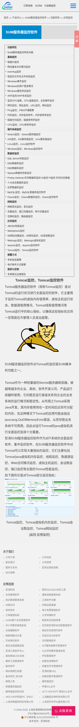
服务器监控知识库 (15, 691)
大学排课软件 (49, 615)
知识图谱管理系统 (15, 600)
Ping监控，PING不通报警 (20, 110)
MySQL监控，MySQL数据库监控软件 (26, 192)
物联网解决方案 (14, 635)
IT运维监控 (50, 5)
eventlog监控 (14, 71)
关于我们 (8, 551)
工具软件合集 (49, 600)
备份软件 (10, 666)
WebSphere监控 (16, 230)
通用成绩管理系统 (51, 594)
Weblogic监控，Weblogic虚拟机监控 (26, 240)
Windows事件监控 (16, 81)
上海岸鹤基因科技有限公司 (19, 701)
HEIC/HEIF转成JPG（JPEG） (20, 696)
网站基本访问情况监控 (18, 66)
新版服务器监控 (14, 686)
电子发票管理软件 (51, 610)
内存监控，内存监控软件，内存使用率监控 (29, 115)
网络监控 (12, 201)
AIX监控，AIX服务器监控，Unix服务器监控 (29, 139)
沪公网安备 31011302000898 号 (41, 717)
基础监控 (12, 57)
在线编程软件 (12, 630)
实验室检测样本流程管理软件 (57, 625)
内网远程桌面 (49, 605)
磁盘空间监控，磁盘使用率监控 (23, 119)
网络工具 (10, 681)
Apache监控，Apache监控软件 (23, 245)
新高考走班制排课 (51, 620)
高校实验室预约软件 (52, 630)
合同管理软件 (12, 594)
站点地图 (10, 572)
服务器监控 (47, 681)
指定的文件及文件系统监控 (21, 76)
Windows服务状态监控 (19, 90)
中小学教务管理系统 (16, 625)
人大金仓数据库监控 (17, 182)
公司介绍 (10, 557)
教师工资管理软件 (15, 661)
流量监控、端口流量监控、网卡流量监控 (28, 211)
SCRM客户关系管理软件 (18, 620)
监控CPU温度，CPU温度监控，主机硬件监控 (30, 100)
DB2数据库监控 (15, 163)
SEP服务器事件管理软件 (54, 645)
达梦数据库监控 (15, 187)
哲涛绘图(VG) (49, 671)
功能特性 (55, 17)
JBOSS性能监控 (15, 225)
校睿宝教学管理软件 (52, 676)
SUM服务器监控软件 (36, 17)
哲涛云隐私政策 (50, 567)
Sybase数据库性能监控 (19, 172)
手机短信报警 (14, 259)
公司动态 (46, 557)
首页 (6, 17)
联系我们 (10, 562)
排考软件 (10, 610)
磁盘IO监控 (13, 61)
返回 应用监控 (39, 534)
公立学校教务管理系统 (53, 651)
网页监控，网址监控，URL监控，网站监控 (29, 105)
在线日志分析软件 (51, 635)
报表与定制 (13, 269)
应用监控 (68, 17)
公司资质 (46, 562)
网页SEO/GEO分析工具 (54, 589)
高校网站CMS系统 (15, 656)
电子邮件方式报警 (16, 264)
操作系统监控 (14, 129)
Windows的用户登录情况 (20, 86)
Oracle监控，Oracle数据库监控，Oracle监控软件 (32, 197)
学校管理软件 (49, 656)
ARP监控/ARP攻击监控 (19, 95)
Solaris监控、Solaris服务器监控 (23, 134)
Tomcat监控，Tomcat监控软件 (23, 250)
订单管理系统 (12, 615)
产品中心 (16, 17)
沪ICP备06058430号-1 (39, 713)
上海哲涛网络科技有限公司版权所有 (46, 709)
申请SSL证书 (48, 686)
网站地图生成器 (14, 671)
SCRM (38, 5)
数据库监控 (13, 153)
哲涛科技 (10, 589)
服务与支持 (11, 567)
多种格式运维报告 (16, 274)
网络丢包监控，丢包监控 (20, 206)
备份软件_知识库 (14, 676)
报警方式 (12, 254)
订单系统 (28, 5)
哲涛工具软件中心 (15, 651)
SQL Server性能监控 (18, 158)
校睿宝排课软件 (50, 661)
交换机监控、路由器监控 (20, 216)
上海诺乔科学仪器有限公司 (56, 701)
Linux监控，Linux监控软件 (21, 143)
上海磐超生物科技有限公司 (56, 696)
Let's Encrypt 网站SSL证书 (57, 691)
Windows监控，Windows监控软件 (25, 148)
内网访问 (10, 605)
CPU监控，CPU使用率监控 (21, 124)
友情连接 (8, 584)
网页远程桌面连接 (15, 645)
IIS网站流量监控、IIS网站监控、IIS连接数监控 (31, 235)
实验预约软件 (12, 640)
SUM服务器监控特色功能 (20, 52)
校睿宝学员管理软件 (52, 666)
